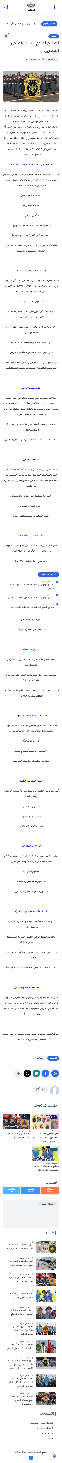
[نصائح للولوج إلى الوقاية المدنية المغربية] (46, 1279)
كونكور (50, 59)
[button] (45, 1073)
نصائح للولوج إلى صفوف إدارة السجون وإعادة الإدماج (31, 587)
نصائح (54, 36)
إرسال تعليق (47, 1204)
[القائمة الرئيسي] (56, 7)
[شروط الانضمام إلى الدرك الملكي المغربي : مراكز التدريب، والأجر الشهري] (46, 1363)
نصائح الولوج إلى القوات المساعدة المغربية (32, 607)
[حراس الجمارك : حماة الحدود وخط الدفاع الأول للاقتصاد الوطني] (46, 1380)
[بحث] (5, 7)
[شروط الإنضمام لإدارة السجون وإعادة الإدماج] (46, 1312)
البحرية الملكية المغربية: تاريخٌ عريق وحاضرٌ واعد (21, 1263)
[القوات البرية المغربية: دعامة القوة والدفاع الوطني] (46, 1346)
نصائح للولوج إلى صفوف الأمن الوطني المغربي (31, 598)
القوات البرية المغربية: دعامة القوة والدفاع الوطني (19, 1347)
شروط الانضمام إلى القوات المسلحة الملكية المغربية (19, 1247)
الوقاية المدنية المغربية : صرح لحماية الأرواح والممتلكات (21, 1400)
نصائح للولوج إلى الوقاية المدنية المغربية (18, 1136)
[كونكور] (31, 7)
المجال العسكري (44, 1428)
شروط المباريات (45, 1434)
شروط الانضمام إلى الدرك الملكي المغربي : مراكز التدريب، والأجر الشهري (20, 1365)
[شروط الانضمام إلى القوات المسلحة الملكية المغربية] (46, 1247)
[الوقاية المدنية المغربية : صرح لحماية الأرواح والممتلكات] (46, 1398)
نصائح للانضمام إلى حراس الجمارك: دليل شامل (46, 1168)
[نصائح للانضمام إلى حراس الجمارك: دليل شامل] (46, 1296)
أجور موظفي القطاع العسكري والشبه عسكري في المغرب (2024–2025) (46, 1138)
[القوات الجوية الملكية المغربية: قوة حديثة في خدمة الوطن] (46, 1328)
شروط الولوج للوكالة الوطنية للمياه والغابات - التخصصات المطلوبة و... (22, 24)
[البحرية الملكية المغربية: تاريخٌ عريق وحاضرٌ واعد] (46, 1263)
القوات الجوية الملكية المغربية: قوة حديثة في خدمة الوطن (21, 1331)
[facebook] (31, 1458)
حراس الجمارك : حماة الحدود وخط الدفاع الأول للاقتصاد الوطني (21, 1383)
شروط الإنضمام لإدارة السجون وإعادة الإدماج (22, 1312)
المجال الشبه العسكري (41, 1423)
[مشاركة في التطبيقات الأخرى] (18, 1073)
